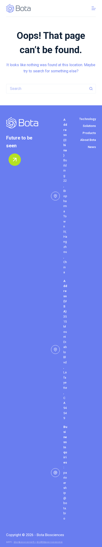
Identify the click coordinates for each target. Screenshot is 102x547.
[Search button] (91, 88)
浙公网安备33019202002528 (50, 542)
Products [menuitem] (89, 133)
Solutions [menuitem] (89, 126)
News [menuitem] (92, 147)
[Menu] (94, 8)
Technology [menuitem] (87, 119)
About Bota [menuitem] (88, 140)
